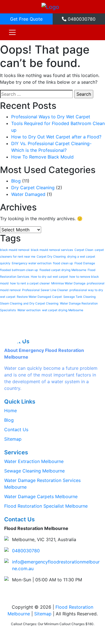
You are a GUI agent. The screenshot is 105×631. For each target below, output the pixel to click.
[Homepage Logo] (50, 6)
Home (10, 410)
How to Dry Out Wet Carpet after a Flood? (56, 137)
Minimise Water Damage (68, 283)
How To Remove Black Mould (42, 157)
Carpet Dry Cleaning (51, 256)
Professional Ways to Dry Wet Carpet (50, 116)
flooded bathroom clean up (19, 270)
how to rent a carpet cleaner (30, 283)
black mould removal (14, 250)
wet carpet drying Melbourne (62, 310)
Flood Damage (84, 263)
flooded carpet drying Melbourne (62, 270)
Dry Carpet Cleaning (33, 187)
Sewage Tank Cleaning (79, 297)
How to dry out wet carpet (49, 277)
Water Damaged (28, 194)
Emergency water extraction (32, 263)
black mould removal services (52, 250)
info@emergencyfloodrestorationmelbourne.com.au (56, 565)
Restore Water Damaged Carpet (39, 297)
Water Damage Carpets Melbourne (41, 496)
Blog (16, 181)
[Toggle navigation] (12, 32)
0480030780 (80, 19)
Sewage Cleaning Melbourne (34, 471)
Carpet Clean (83, 250)
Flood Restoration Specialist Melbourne (46, 506)
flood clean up (63, 263)
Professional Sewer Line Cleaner (45, 290)
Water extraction (29, 310)
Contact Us (16, 429)
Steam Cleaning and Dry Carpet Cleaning (29, 303)
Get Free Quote (26, 19)
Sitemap (13, 439)
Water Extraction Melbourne (34, 461)
